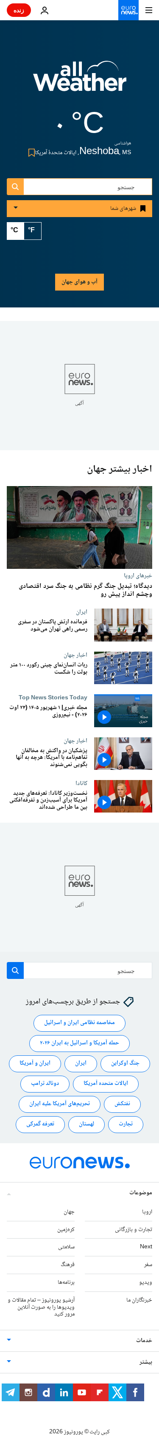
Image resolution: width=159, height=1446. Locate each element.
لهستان (86, 1125)
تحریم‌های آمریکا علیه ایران (59, 1104)
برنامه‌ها (66, 1282)
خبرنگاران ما (139, 1300)
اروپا (147, 1212)
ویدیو (145, 1282)
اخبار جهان (75, 655)
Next (146, 1247)
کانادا (81, 783)
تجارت (126, 1125)
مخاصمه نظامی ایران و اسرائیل (79, 1023)
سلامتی (66, 1247)
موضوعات (140, 1193)
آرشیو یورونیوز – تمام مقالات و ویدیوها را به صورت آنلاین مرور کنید (41, 1307)
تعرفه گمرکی (40, 1125)
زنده (19, 10)
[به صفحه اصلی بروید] (128, 10)
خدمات (144, 1341)
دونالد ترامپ (45, 1084)
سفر (148, 1265)
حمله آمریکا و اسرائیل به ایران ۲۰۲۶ (79, 1043)
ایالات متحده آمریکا (106, 1084)
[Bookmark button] (30, 153)
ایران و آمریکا (35, 1064)
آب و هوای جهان (79, 282)
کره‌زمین (66, 1230)
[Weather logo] (79, 81)
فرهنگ (68, 1265)
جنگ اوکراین (125, 1064)
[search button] (15, 186)
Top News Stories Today (53, 698)
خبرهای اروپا (138, 575)
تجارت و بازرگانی (133, 1230)
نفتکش (122, 1104)
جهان (69, 1212)
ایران (81, 612)
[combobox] (79, 186)
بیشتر (145, 1362)
